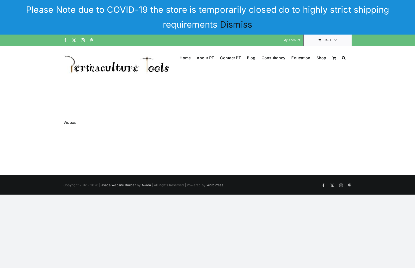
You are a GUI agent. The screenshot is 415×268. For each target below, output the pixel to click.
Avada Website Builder (118, 185)
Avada (146, 185)
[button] (344, 57)
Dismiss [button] (236, 24)
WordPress (215, 185)
